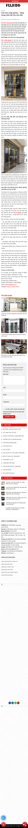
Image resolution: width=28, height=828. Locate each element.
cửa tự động (17, 212)
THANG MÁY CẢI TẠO (8, 459)
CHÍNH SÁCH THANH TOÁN (7, 566)
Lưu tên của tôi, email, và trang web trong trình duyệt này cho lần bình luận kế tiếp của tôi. (14, 411)
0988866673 (16, 1)
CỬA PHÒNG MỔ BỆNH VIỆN (9, 442)
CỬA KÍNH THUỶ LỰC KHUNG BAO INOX (12, 439)
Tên (4, 387)
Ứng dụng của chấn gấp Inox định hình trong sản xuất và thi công (16, 493)
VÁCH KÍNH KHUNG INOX (8, 473)
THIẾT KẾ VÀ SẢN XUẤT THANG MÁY (12, 466)
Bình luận (6, 374)
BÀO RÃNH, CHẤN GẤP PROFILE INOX (12, 429)
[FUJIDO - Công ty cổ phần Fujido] (13, 5)
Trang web (6, 402)
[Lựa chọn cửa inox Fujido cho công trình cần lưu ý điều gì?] (14, 305)
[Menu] (2, 5)
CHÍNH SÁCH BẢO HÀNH (7, 564)
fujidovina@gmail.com (10, 284)
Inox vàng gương (6, 40)
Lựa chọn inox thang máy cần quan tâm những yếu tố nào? (16, 488)
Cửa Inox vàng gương (7, 23)
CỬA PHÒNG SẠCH (7, 446)
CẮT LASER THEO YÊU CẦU (9, 432)
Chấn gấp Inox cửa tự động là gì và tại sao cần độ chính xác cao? (16, 498)
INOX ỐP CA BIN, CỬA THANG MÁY (11, 456)
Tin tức (3, 10)
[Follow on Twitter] (12, 703)
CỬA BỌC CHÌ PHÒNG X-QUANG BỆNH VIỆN (13, 436)
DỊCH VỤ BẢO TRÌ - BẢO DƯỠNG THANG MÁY (13, 452)
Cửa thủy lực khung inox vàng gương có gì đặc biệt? (15, 503)
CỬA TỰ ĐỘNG (6, 449)
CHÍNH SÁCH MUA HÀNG (7, 575)
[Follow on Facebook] (9, 703)
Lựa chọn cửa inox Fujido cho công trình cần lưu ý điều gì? (15, 483)
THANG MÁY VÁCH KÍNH (9, 463)
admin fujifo (16, 19)
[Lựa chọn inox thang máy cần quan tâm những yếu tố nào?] (14, 325)
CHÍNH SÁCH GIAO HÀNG (7, 569)
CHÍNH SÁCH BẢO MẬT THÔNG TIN (9, 561)
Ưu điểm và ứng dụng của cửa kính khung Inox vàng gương (15, 508)
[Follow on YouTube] (18, 703)
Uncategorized (7, 469)
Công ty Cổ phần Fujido (12, 286)
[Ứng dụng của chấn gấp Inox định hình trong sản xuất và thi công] (14, 346)
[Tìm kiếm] (25, 5)
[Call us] (15, 703)
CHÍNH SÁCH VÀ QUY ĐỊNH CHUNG (9, 572)
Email (5, 394)
